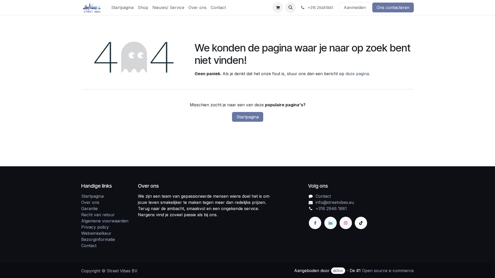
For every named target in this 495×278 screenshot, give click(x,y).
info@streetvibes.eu (335, 202)
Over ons (90, 202)
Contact (88, 245)
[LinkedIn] (330, 223)
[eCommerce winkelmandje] (277, 7)
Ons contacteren (393, 7)
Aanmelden (355, 7)
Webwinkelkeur (96, 233)
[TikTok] (361, 223)
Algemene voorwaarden (104, 220)
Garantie (89, 208)
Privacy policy (95, 227)
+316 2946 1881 (331, 208)
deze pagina (357, 73)
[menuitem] (122, 7)
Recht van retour (98, 214)
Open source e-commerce (388, 270)
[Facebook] (315, 223)
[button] (290, 7)
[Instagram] (346, 223)
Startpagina (247, 116)
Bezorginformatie (98, 239)
